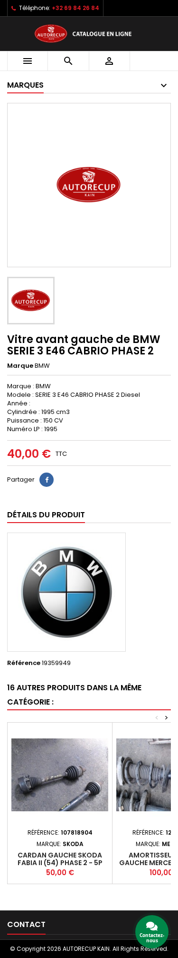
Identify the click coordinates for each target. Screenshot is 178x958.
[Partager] (46, 480)
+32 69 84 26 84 (75, 8)
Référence (23, 663)
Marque (20, 366)
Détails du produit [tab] (46, 514)
